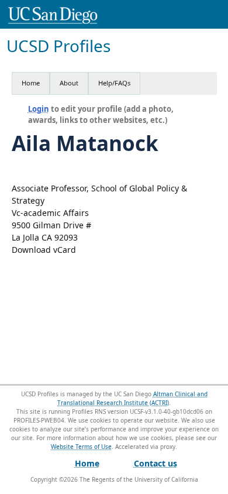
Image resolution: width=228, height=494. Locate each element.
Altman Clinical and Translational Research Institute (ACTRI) (132, 398)
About (69, 82)
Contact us (155, 463)
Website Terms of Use (81, 446)
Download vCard (44, 249)
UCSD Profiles (58, 46)
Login (38, 109)
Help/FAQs (114, 82)
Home (31, 82)
